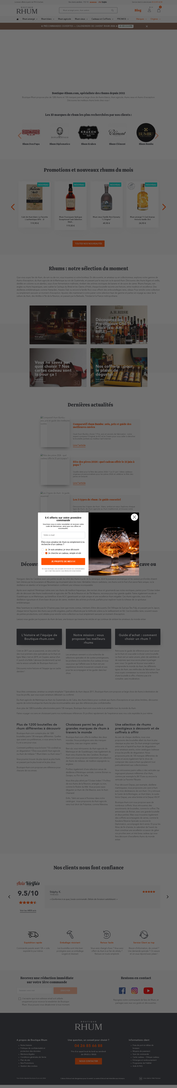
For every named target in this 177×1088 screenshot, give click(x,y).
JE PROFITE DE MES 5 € (63, 561)
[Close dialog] (134, 517)
